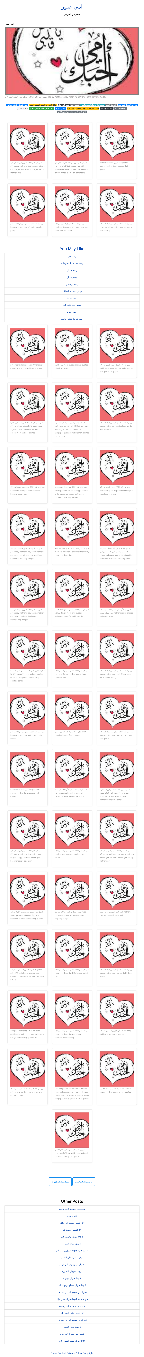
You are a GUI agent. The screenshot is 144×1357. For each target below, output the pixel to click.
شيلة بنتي (121, 105)
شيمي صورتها (60, 108)
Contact (62, 1353)
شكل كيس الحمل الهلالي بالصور (87, 108)
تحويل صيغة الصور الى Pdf (72, 1340)
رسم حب (72, 256)
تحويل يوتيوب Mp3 (72, 1278)
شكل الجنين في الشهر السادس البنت (43, 105)
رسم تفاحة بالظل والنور (72, 318)
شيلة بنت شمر (23, 108)
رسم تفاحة (72, 298)
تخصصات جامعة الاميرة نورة (72, 1209)
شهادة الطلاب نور (120, 108)
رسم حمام (72, 311)
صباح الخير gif (111, 105)
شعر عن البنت (132, 105)
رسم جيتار (72, 277)
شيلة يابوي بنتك (63, 105)
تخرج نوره (72, 1215)
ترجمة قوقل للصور (72, 1326)
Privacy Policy (74, 1353)
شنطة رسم (75, 105)
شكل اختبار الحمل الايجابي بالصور (41, 108)
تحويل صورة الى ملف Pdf (72, 1222)
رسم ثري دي (72, 284)
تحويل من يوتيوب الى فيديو (72, 1264)
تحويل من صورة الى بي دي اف (72, 1292)
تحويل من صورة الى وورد (72, 1333)
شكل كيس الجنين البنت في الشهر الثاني (72, 112)
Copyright (88, 1353)
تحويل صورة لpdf (72, 1229)
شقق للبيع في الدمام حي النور (17, 105)
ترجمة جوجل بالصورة (72, 1271)
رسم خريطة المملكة (72, 291)
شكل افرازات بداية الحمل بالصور (92, 105)
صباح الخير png (106, 108)
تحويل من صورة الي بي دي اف (72, 1319)
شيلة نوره (70, 108)
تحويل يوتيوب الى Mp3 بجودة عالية (72, 1250)
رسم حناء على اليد (72, 305)
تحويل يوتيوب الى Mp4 (72, 1236)
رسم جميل (72, 270)
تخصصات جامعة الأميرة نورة (72, 1306)
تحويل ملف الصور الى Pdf (72, 1313)
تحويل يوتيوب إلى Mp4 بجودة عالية (72, 1299)
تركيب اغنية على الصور (72, 1257)
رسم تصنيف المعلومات (72, 263)
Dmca (54, 1353)
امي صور (72, 6)
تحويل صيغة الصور (72, 1243)
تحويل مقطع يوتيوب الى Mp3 (72, 1285)
